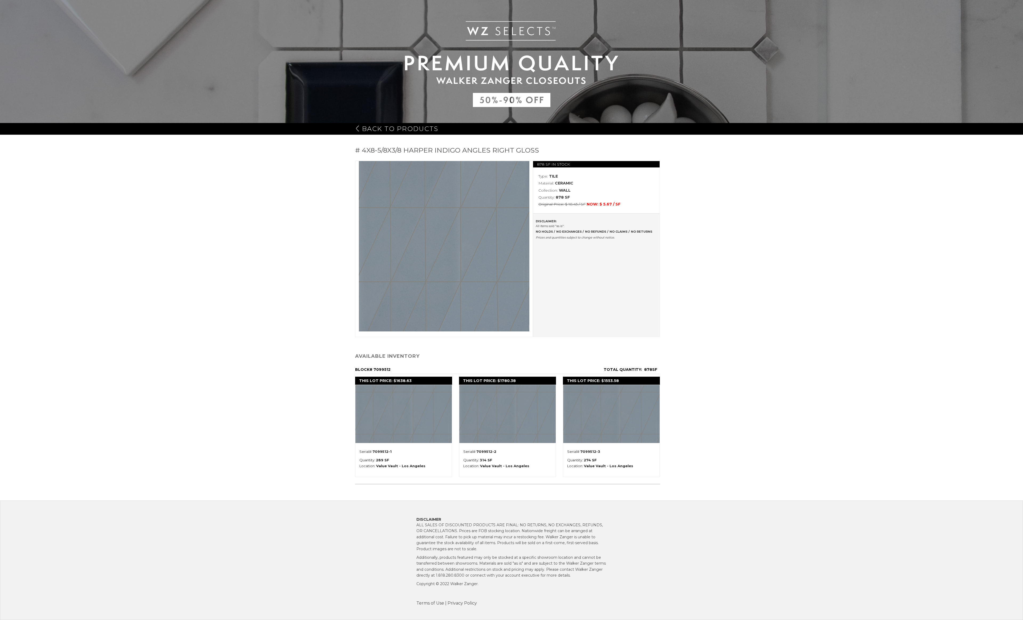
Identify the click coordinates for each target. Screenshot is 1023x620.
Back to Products (400, 129)
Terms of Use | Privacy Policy (446, 603)
